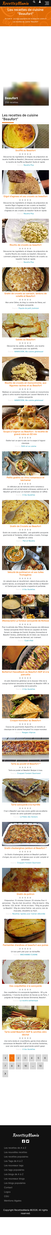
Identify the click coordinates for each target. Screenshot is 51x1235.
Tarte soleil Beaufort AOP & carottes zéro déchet (25, 1033)
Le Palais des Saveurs (29, 817)
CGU (6, 1196)
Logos (7, 1191)
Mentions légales (12, 1200)
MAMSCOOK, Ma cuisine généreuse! (28, 351)
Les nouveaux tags (13, 1165)
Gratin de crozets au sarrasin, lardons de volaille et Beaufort (25, 294)
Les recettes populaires (16, 1156)
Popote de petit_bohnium (29, 308)
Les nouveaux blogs (14, 1178)
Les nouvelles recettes (15, 1152)
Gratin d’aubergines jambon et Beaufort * (25, 848)
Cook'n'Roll (28, 641)
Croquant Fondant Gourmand (29, 773)
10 (25, 1065)
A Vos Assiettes (28, 495)
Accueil (8, 19)
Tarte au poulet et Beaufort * (25, 763)
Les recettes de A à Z (15, 1147)
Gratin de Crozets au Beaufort (25, 526)
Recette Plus (29, 165)
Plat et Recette (29, 541)
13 (40, 1065)
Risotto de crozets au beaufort (25, 244)
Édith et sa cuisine (28, 446)
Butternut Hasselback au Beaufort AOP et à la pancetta (25, 673)
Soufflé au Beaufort (25, 150)
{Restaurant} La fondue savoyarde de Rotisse (25, 620)
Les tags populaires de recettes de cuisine (29, 19)
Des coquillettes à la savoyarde (25, 986)
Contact (8, 1187)
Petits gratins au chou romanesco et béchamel (25, 478)
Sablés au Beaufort (25, 339)
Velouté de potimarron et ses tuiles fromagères (25, 573)
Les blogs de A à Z (13, 1174)
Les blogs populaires (14, 1183)
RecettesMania (15, 3)
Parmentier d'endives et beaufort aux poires (25, 945)
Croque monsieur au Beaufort (25, 720)
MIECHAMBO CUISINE (28, 955)
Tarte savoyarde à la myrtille (25, 804)
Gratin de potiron (25, 894)
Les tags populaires (14, 1169)
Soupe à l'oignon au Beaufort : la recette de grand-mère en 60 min (25, 433)
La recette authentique (29, 1000)
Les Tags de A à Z (13, 1161)
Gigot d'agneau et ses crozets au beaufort (25, 196)
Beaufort (11, 98)
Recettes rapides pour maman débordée (28, 914)
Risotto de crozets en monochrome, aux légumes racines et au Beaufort (25, 384)
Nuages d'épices (28, 732)
